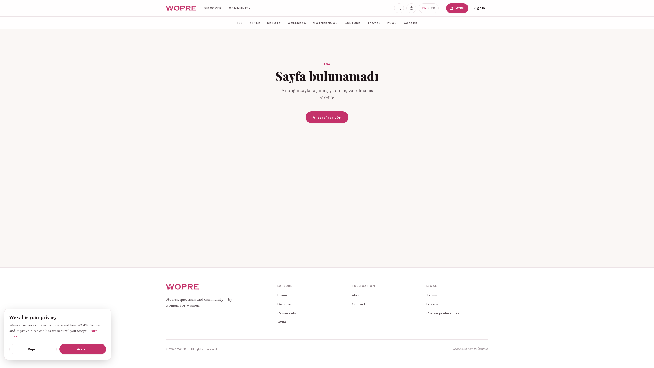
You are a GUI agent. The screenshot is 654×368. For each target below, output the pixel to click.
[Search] (399, 8)
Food (392, 23)
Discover (213, 8)
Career (411, 23)
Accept (83, 349)
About (357, 295)
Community (240, 8)
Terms (431, 295)
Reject (33, 349)
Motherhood (325, 23)
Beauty (274, 23)
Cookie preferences (442, 313)
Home (282, 295)
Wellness (297, 23)
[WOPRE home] (181, 8)
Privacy (432, 304)
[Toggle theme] (411, 8)
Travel (374, 23)
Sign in (479, 8)
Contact (358, 304)
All (240, 23)
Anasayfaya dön (327, 117)
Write (460, 8)
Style (255, 23)
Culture (352, 23)
